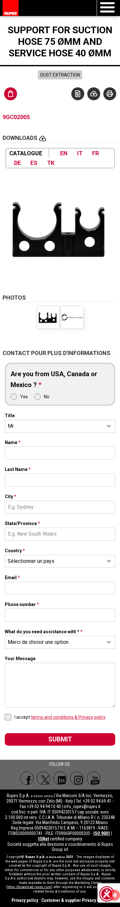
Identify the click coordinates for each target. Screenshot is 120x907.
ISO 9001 (101, 833)
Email (12, 577)
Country (15, 550)
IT (80, 153)
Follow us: (60, 764)
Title (10, 415)
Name (12, 442)
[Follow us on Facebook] (27, 778)
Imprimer (110, 93)
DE (17, 162)
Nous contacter (78, 93)
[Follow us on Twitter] (43, 778)
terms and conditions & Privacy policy (68, 717)
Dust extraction (60, 74)
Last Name (18, 469)
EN (64, 153)
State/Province (22, 523)
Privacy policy (25, 900)
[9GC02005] (60, 228)
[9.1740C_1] (72, 317)
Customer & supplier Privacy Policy (75, 900)
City (10, 496)
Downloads (94, 93)
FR (95, 153)
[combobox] (60, 426)
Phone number (22, 604)
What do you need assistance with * (44, 631)
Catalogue (25, 153)
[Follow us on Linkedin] (60, 778)
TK (50, 162)
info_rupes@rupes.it (82, 806)
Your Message (20, 658)
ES (33, 162)
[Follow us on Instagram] (77, 778)
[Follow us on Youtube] (93, 778)
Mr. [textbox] (11, 426)
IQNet (43, 838)
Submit (60, 739)
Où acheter (10, 93)
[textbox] (54, 561)
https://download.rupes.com (29, 887)
